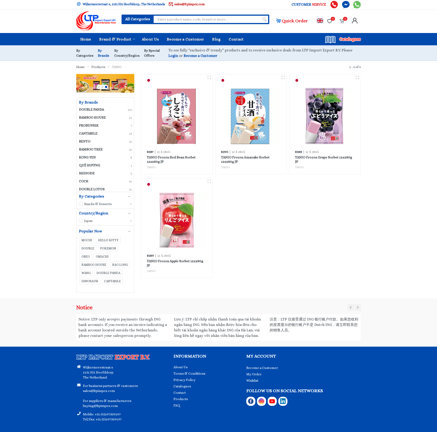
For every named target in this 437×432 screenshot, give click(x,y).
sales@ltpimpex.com (189, 4)
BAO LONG (120, 265)
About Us (180, 367)
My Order (254, 374)
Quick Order (295, 20)
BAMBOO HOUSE (105, 117)
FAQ (176, 405)
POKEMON (108, 248)
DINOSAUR (89, 281)
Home (80, 67)
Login (173, 55)
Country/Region (93, 213)
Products (98, 67)
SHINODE (105, 173)
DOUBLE (87, 248)
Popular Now (90, 231)
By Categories (91, 196)
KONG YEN (105, 157)
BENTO (105, 141)
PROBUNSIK (105, 125)
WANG (86, 273)
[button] (99, 87)
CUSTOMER (309, 4)
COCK (105, 181)
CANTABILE (105, 133)
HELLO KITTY (108, 240)
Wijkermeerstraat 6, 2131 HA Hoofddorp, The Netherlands (123, 4)
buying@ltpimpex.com (100, 406)
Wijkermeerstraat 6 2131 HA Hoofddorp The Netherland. (98, 372)
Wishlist (252, 381)
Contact (179, 393)
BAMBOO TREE (105, 149)
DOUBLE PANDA (105, 109)
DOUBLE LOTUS (105, 189)
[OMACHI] (102, 83)
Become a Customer (200, 55)
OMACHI (102, 256)
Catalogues (182, 386)
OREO (85, 256)
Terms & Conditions (189, 373)
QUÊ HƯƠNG (105, 165)
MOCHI (86, 240)
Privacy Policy (184, 380)
